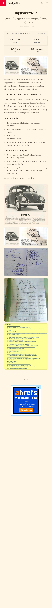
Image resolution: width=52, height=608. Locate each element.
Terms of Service (18, 334)
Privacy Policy (34, 334)
